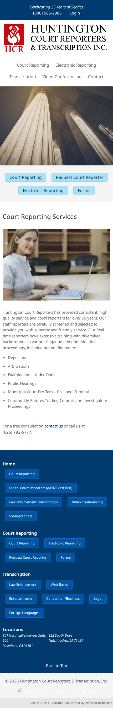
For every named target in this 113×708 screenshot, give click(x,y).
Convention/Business (63, 598)
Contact (96, 77)
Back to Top (56, 665)
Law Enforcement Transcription (33, 502)
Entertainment (20, 598)
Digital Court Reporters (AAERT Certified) (40, 487)
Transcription (22, 77)
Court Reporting (33, 65)
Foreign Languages (24, 612)
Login (75, 13)
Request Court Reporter (80, 177)
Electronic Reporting (75, 65)
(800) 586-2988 (47, 13)
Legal (98, 598)
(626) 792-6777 (17, 432)
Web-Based (59, 584)
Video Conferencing (62, 77)
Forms (84, 190)
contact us (53, 426)
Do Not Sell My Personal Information (88, 703)
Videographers (20, 516)
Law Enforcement (23, 584)
